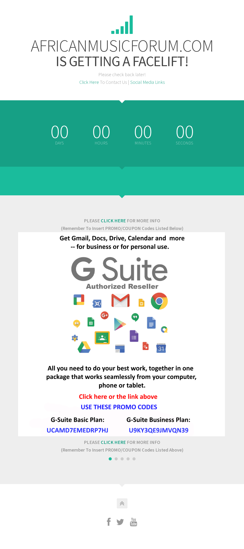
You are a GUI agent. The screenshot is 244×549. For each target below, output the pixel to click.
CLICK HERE (113, 221)
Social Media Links (147, 82)
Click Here (89, 82)
